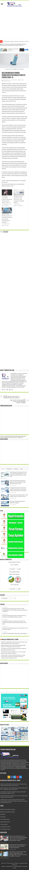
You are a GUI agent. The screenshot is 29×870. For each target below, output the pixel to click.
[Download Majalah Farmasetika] (14, 49)
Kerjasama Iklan (23, 863)
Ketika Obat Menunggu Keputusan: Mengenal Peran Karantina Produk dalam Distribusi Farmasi (18, 482)
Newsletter (2, 814)
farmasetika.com (6, 80)
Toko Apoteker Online (5, 829)
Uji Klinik (11, 44)
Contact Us (14, 864)
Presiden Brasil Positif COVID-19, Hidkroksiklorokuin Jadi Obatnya (11, 396)
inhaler (6, 231)
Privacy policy (10, 863)
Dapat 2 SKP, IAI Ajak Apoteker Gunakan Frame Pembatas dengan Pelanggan (18, 400)
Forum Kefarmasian (4, 819)
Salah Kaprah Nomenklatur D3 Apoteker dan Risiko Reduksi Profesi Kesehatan (17, 846)
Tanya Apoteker (4, 824)
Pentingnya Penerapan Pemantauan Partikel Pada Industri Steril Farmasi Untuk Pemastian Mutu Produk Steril (18, 489)
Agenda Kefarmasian (5, 821)
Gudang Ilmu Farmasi (5, 826)
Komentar (16, 468)
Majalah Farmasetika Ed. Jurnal (10, 639)
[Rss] (9, 777)
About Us (3, 863)
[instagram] (20, 777)
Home (2, 44)
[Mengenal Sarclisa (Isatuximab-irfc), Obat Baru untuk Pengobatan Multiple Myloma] (19, 192)
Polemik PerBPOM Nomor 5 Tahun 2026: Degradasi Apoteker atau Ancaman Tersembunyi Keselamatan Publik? (18, 838)
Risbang (7, 44)
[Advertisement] (14, 21)
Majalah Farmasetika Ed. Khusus (7, 811)
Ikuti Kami (3, 773)
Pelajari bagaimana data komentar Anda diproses (11, 437)
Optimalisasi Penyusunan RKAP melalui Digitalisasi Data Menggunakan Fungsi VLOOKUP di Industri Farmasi (18, 854)
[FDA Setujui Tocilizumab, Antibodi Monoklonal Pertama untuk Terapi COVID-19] (7, 192)
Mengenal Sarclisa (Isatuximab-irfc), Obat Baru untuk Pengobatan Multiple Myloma (19, 199)
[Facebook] (11, 777)
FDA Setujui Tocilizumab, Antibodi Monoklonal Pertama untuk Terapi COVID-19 (7, 199)
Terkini (3, 468)
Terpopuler (9, 468)
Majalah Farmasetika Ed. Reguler (7, 809)
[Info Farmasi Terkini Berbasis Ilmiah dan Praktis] (14, 4)
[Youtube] (17, 777)
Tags (21, 468)
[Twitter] (14, 777)
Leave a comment (7, 81)
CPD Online (2, 816)
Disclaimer (16, 863)
